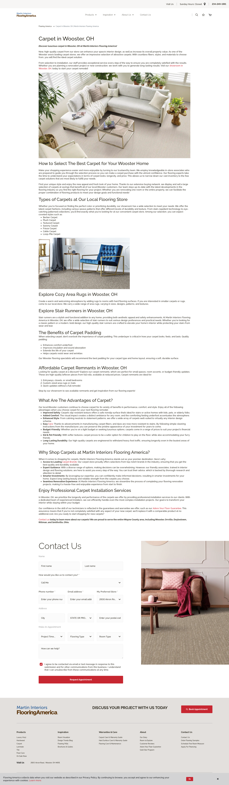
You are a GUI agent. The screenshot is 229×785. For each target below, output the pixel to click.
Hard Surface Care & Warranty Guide (113, 740)
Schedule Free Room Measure (192, 744)
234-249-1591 (219, 4)
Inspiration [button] (108, 14)
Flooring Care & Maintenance (110, 744)
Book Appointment (198, 709)
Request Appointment (81, 679)
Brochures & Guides (65, 747)
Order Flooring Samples (190, 740)
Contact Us (145, 14)
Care (50, 424)
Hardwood (21, 740)
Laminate (20, 747)
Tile (18, 750)
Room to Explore (146, 740)
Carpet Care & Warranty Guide (110, 737)
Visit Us (170, 4)
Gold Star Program (147, 750)
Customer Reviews (147, 744)
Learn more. (35, 780)
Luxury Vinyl (21, 737)
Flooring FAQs (63, 744)
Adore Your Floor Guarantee (167, 508)
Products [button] (89, 14)
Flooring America (45, 26)
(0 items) (210, 14)
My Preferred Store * (107, 591)
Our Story (143, 737)
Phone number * (47, 591)
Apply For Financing (188, 747)
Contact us (44, 519)
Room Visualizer (64, 737)
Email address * (75, 591)
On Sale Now (22, 756)
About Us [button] (126, 14)
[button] (196, 14)
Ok (190, 779)
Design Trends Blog (65, 740)
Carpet (19, 744)
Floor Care (21, 753)
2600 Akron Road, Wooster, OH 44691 (45, 763)
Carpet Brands (69, 462)
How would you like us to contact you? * (59, 575)
